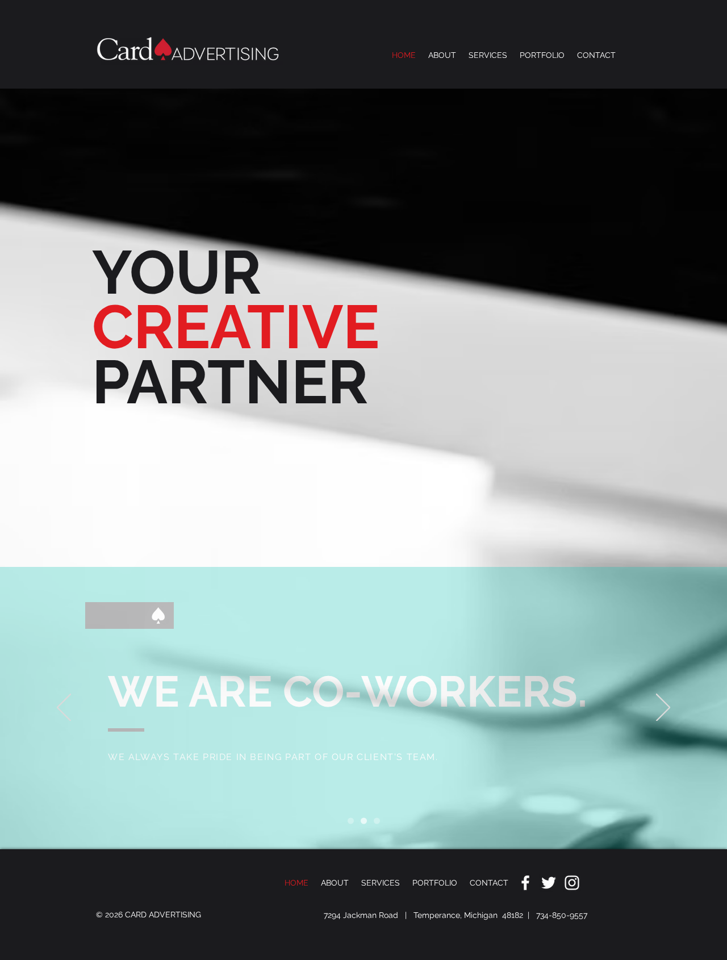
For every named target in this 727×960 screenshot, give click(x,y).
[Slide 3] (377, 821)
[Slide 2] (364, 821)
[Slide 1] (351, 821)
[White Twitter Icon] (548, 882)
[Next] (663, 708)
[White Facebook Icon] (525, 882)
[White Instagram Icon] (572, 882)
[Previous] (64, 708)
